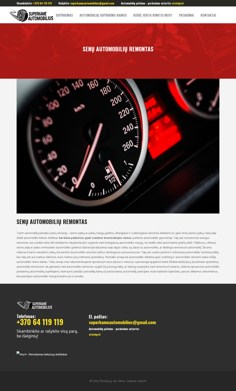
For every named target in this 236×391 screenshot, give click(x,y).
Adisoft (141, 381)
